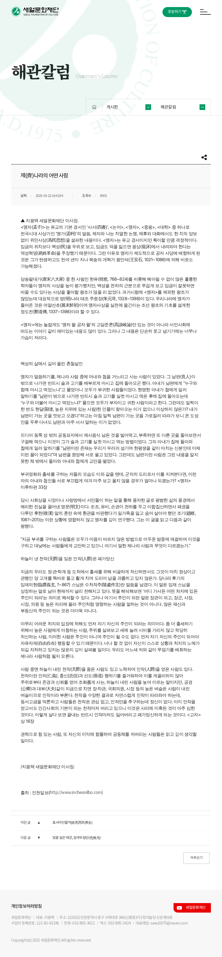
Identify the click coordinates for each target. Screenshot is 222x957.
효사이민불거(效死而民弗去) (72, 823)
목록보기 (196, 858)
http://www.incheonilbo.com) (76, 792)
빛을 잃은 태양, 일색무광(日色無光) (76, 838)
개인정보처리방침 (26, 906)
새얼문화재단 (195, 908)
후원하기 (174, 12)
